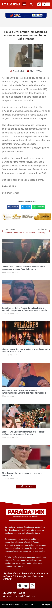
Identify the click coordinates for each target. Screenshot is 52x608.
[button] (24, 4)
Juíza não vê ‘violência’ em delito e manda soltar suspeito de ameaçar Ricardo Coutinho (23, 268)
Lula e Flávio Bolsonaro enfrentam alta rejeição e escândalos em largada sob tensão (23, 433)
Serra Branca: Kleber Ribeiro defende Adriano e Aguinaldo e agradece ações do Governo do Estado (24, 309)
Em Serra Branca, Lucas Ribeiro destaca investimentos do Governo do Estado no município (24, 391)
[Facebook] (39, 4)
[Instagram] (48, 4)
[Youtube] (44, 4)
